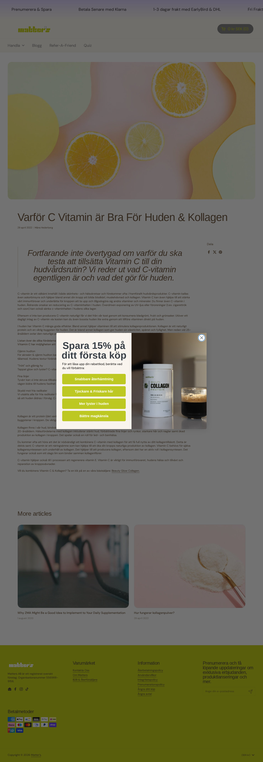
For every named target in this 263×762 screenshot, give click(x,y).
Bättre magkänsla (94, 416)
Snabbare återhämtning (94, 379)
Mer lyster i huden (94, 404)
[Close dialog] (201, 337)
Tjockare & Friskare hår (94, 391)
